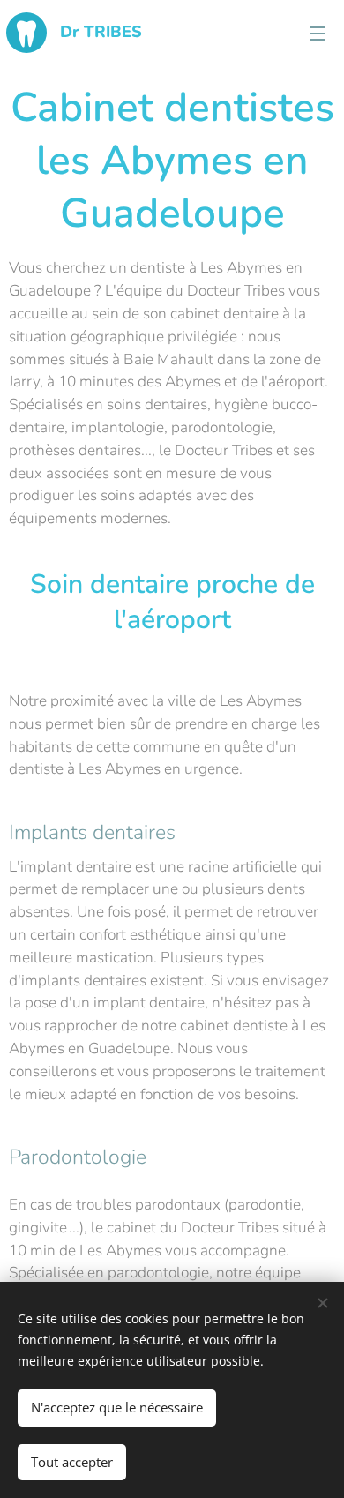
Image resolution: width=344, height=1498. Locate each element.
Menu (317, 32)
